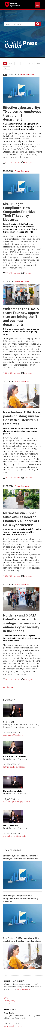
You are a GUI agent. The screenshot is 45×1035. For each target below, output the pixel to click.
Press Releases (27, 74)
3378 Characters (12, 273)
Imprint (7, 1003)
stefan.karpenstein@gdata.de (16, 801)
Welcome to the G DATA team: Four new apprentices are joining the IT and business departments (21, 316)
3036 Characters (12, 477)
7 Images (28, 477)
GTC (6, 998)
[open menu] (37, 5)
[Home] (12, 4)
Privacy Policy (9, 1000)
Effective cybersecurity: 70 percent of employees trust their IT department (22, 113)
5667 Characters (12, 679)
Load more (8, 687)
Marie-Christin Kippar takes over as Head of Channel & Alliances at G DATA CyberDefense (21, 519)
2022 (38, 63)
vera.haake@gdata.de (13, 734)
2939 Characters (12, 576)
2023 (31, 63)
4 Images (28, 679)
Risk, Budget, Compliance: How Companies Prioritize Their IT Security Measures (19, 211)
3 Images (28, 162)
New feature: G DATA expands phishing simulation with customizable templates (21, 418)
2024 (24, 63)
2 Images (28, 373)
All (5, 63)
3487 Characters (12, 162)
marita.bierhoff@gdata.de (14, 836)
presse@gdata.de (24, 989)
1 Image (27, 273)
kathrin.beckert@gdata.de (15, 766)
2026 (11, 63)
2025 (17, 63)
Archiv (6, 68)
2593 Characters (12, 373)
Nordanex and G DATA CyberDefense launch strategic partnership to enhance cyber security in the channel (21, 623)
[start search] (38, 24)
